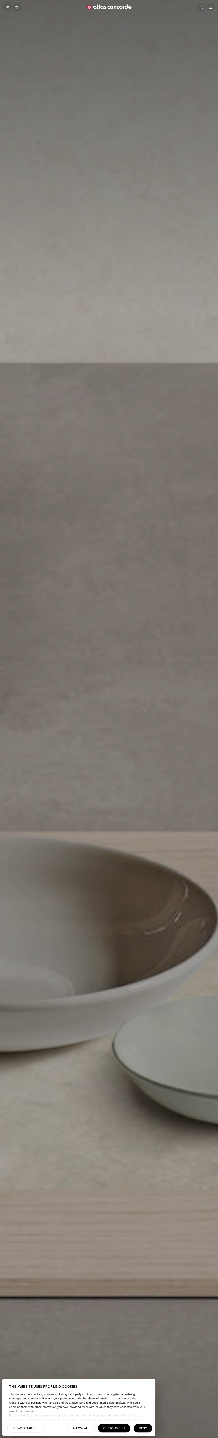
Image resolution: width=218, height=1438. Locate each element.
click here (113, 1415)
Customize (111, 1428)
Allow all (81, 1428)
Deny (143, 1428)
